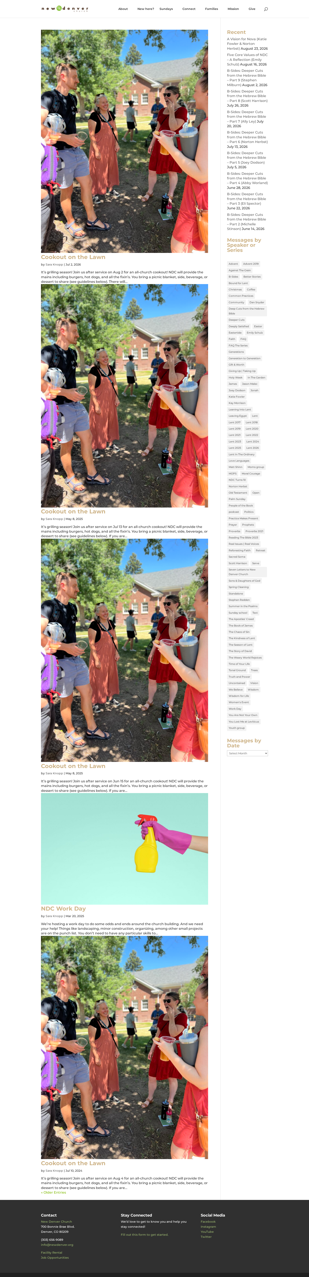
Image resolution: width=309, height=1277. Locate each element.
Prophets (248, 524)
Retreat (260, 550)
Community (236, 302)
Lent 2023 (235, 441)
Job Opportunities (55, 1258)
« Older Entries (53, 1192)
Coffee (251, 289)
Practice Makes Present (243, 518)
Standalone (236, 593)
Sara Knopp (54, 264)
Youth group (237, 727)
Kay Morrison (237, 403)
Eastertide (235, 332)
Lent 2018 (252, 422)
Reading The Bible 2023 (243, 537)
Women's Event (239, 702)
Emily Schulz (255, 332)
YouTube (207, 1232)
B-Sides (233, 276)
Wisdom (253, 689)
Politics (249, 511)
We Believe (236, 689)
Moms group (256, 467)
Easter (258, 326)
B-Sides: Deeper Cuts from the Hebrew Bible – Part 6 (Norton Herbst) (247, 137)
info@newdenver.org (57, 1245)
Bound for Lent (238, 283)
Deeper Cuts (236, 319)
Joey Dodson (237, 390)
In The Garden (256, 377)
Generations (236, 351)
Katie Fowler (237, 396)
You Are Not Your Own (243, 715)
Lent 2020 (252, 428)
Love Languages (239, 460)
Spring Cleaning (239, 587)
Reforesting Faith (240, 550)
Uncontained (237, 683)
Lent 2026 (252, 447)
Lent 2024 (252, 441)
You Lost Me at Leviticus (244, 721)
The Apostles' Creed (241, 619)
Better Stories (252, 276)
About (123, 9)
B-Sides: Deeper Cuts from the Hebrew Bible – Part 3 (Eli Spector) (246, 199)
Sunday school (238, 612)
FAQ (243, 339)
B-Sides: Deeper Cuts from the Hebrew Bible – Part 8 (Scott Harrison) (247, 96)
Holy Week (235, 377)
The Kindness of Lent (242, 638)
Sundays (166, 9)
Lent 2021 (234, 435)
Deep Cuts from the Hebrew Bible (246, 311)
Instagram (208, 1227)
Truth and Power (239, 676)
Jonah (254, 390)
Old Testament (238, 492)
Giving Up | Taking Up (242, 371)
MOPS (232, 473)
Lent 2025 (235, 447)
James (233, 383)
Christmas (235, 289)
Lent (255, 415)
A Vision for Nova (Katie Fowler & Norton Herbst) (247, 44)
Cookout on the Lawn (73, 257)
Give (252, 9)
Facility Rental (51, 1252)
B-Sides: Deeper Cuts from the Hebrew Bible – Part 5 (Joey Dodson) (246, 157)
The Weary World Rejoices (245, 657)
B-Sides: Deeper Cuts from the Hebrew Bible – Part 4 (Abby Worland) (247, 178)
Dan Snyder (257, 302)
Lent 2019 (234, 428)
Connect (188, 9)
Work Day (235, 708)
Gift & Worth (236, 364)
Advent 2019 (251, 263)
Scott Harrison (238, 563)
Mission (233, 9)
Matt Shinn (235, 467)
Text (255, 612)
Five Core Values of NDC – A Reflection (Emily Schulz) (247, 59)
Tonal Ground (237, 670)
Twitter (206, 1237)
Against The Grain (240, 270)
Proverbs (234, 531)
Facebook (208, 1222)
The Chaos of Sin (239, 631)
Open (255, 492)
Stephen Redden (239, 599)
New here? (145, 9)
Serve (255, 563)
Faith (232, 339)
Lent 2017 (234, 422)
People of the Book (241, 505)
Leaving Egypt (238, 415)
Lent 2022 (252, 435)
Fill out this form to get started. (144, 1235)
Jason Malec (250, 383)
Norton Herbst (238, 486)
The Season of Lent (240, 644)
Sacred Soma (237, 556)
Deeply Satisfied (239, 326)
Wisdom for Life (239, 695)
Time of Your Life (239, 663)
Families (211, 9)
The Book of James (241, 625)
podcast (234, 511)
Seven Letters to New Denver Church (242, 572)
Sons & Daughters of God (244, 580)
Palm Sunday (237, 499)
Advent (233, 263)
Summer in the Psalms (243, 606)
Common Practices (241, 295)
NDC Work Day (63, 908)
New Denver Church (56, 1222)
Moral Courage (251, 473)
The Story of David (240, 651)
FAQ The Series (238, 345)
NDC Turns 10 (237, 479)
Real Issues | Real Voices (244, 543)
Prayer (233, 524)
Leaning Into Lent (240, 409)
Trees (254, 670)
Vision (254, 683)
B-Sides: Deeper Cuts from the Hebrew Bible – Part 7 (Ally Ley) (246, 116)
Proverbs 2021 (254, 531)
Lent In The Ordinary (242, 454)
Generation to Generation (244, 358)
